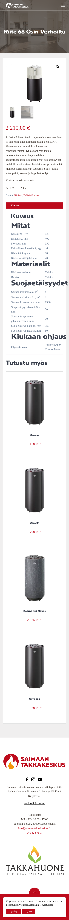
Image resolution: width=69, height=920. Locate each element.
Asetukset (47, 904)
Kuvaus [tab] (15, 205)
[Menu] (63, 5)
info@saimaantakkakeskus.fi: (34, 828)
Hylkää (29, 911)
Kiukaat (18, 195)
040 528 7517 (34, 832)
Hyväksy (13, 911)
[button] (57, 67)
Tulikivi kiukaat (32, 195)
